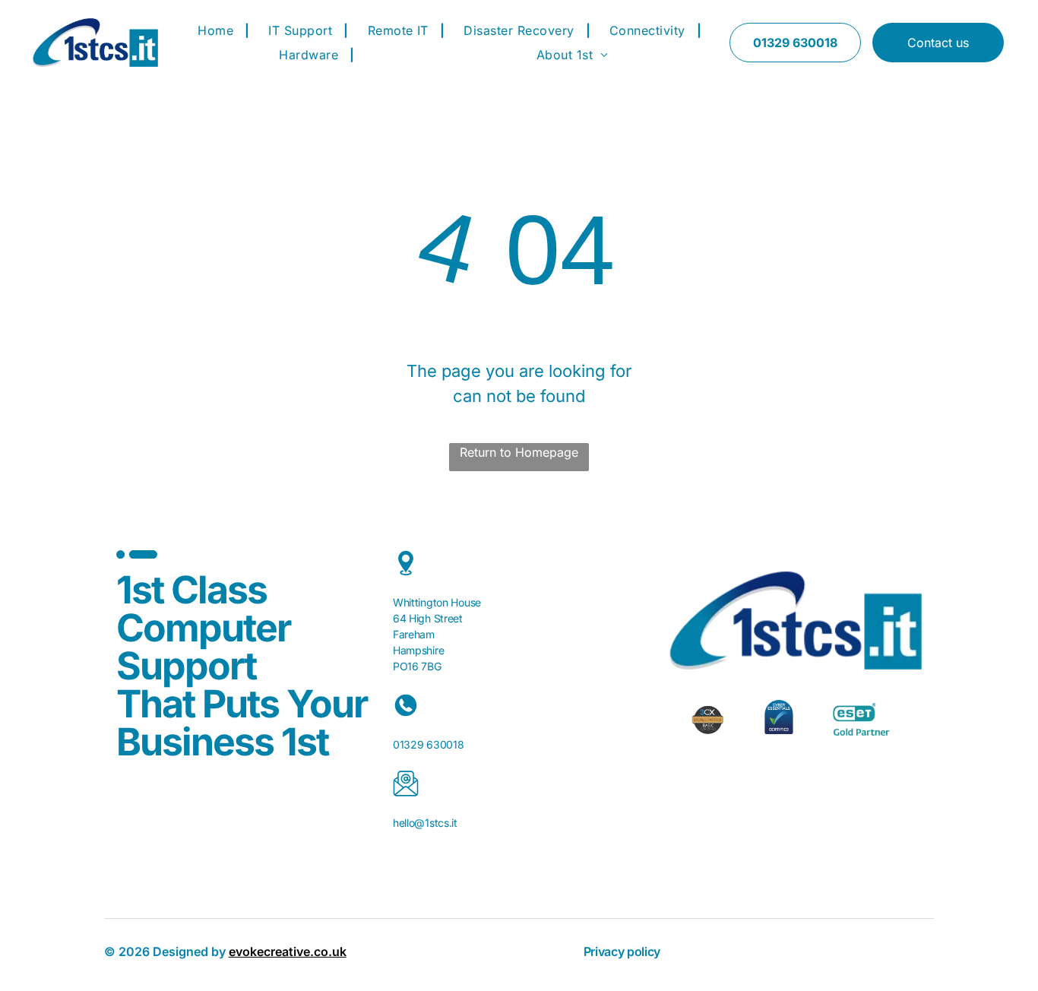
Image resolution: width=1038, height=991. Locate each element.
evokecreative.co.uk (288, 951)
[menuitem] (217, 30)
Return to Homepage (519, 452)
